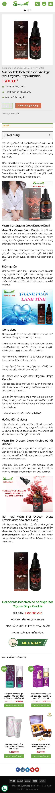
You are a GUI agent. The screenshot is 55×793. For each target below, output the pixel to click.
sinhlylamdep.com (29, 789)
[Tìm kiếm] (37, 4)
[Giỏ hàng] (50, 4)
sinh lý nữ (36, 413)
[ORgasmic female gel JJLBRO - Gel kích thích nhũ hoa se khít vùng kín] (14, 676)
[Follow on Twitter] (27, 769)
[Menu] (4, 4)
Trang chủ (6, 67)
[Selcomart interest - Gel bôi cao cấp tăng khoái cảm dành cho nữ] (41, 676)
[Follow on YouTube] (37, 769)
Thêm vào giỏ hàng (28, 105)
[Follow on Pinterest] (32, 769)
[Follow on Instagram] (22, 769)
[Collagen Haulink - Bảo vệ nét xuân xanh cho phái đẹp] (41, 726)
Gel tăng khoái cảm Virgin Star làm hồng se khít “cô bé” (14, 746)
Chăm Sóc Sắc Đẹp (23, 67)
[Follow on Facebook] (18, 769)
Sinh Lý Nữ (39, 67)
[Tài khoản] (44, 4)
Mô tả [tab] (6, 125)
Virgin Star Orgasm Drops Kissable (20, 229)
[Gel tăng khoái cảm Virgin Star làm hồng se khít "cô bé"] (14, 726)
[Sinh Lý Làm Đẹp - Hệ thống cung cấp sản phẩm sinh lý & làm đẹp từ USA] (21, 4)
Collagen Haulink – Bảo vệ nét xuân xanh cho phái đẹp (41, 746)
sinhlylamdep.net (10, 534)
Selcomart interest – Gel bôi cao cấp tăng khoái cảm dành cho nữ (41, 695)
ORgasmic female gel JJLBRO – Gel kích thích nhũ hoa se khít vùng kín (14, 695)
